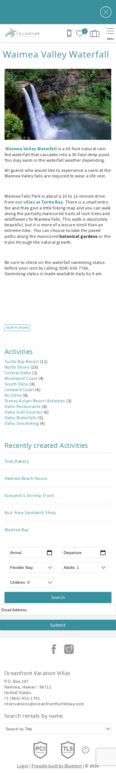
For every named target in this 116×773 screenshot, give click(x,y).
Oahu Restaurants (23, 406)
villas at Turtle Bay (43, 202)
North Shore (17, 328)
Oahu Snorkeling (22, 423)
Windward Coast (21, 378)
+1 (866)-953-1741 (22, 698)
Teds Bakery (17, 461)
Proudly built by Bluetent (57, 766)
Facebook (53, 649)
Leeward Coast (20, 390)
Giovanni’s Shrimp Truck (29, 495)
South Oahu (17, 384)
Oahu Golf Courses (24, 412)
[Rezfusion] (86, 750)
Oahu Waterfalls (21, 418)
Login (22, 766)
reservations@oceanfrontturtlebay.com (44, 704)
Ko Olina (14, 395)
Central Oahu (18, 373)
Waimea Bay (17, 530)
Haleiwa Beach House (26, 478)
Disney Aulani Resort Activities (35, 401)
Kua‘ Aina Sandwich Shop (30, 513)
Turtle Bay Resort (22, 361)
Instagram (69, 649)
